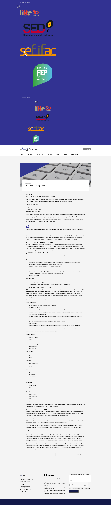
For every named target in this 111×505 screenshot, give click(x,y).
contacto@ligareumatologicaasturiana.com (29, 487)
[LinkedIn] (83, 454)
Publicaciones (74, 154)
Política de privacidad (85, 488)
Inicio (21, 154)
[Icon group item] (22, 491)
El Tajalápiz (45, 500)
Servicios (30, 154)
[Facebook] (80, 454)
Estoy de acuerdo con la (80, 488)
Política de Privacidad (87, 500)
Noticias (49, 154)
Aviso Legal (79, 500)
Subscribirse (73, 491)
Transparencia (23, 158)
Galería (65, 154)
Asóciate (87, 149)
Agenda (58, 154)
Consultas (40, 154)
